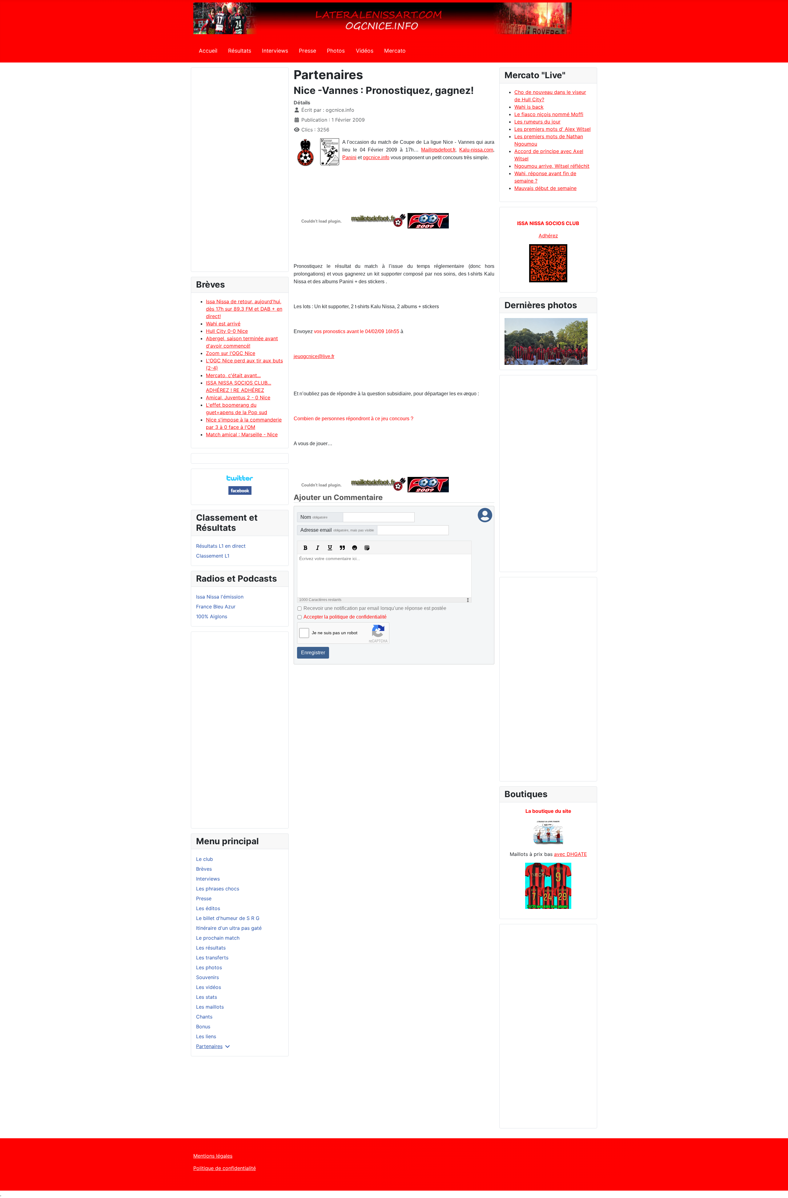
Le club (204, 859)
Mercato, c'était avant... (233, 375)
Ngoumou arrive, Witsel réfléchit (551, 166)
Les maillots (210, 1007)
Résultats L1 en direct (221, 546)
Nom (314, 517)
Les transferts (212, 957)
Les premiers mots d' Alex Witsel (552, 129)
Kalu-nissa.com (476, 149)
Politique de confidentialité (224, 1168)
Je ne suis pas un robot (334, 632)
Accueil (208, 50)
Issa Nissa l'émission (219, 597)
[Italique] (317, 547)
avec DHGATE (570, 854)
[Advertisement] (239, 172)
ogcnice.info (376, 157)
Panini (349, 157)
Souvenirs (207, 977)
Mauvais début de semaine (545, 188)
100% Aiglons (211, 616)
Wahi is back (529, 107)
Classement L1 (212, 556)
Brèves (204, 869)
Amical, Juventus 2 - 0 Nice (238, 397)
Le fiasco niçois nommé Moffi (548, 114)
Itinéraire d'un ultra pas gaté (229, 928)
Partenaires (209, 1046)
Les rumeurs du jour (537, 122)
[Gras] (305, 547)
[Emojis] (354, 547)
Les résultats (211, 948)
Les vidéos (208, 987)
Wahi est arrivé (223, 324)
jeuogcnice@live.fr (314, 356)
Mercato (395, 50)
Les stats (206, 997)
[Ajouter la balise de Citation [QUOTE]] (342, 547)
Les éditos (208, 908)
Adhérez (548, 235)
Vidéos (364, 50)
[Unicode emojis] (367, 547)
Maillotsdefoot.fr (438, 149)
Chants (204, 1017)
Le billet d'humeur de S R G (227, 918)
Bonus (203, 1026)
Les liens (206, 1036)
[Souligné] (330, 547)
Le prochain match (217, 938)
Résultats (239, 50)
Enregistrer (313, 652)
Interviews (275, 50)
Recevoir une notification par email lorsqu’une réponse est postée (375, 608)
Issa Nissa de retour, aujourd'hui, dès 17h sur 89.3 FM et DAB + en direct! (244, 308)
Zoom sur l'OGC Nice (230, 353)
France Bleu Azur (215, 606)
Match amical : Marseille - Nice (242, 434)
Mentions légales (212, 1156)
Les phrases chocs (217, 888)
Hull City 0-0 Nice (227, 331)
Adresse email (337, 530)
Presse (307, 50)
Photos (336, 50)
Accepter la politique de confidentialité (345, 616)
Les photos (209, 967)
